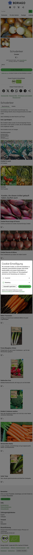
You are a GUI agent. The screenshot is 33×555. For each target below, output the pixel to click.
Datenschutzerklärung (7, 291)
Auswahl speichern (9, 286)
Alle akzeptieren (24, 286)
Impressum (21, 291)
